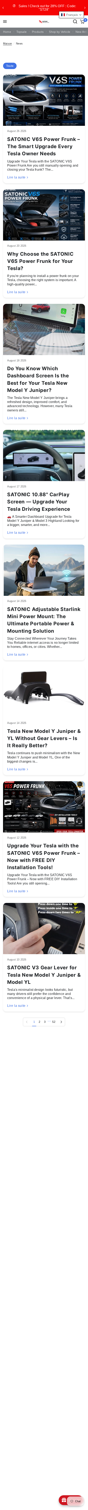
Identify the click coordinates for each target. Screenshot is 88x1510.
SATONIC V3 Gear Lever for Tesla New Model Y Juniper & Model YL (44, 975)
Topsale (21, 31)
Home (7, 31)
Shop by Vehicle (59, 31)
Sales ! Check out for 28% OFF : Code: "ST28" (42, 7)
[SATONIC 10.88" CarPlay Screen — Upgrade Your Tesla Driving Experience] (44, 455)
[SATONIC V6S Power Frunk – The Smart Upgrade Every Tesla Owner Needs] (44, 100)
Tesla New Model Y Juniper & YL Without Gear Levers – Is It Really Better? (44, 738)
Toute (10, 65)
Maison (7, 43)
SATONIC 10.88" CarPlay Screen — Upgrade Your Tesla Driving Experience (38, 502)
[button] (71, 14)
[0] (82, 21)
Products (38, 31)
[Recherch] (75, 21)
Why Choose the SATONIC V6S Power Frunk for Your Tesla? (40, 261)
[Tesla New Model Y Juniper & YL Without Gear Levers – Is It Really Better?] (44, 692)
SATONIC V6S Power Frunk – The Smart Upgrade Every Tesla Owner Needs (43, 146)
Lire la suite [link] (16, 177)
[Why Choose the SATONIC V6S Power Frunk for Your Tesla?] (44, 215)
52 (53, 1021)
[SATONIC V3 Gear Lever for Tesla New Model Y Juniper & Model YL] (44, 928)
